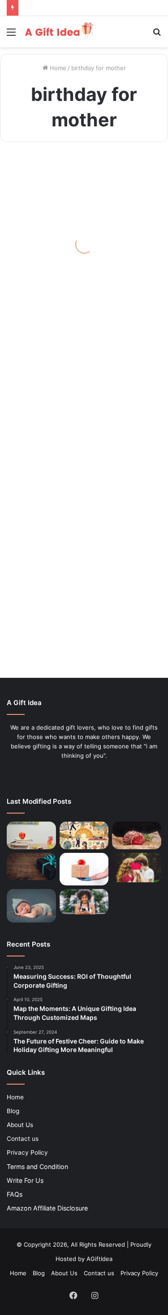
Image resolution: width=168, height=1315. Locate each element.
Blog (13, 1111)
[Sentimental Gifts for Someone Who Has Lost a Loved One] (31, 866)
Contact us (23, 1138)
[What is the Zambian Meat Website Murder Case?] (136, 835)
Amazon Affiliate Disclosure (47, 1208)
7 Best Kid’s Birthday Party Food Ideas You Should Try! (72, 474)
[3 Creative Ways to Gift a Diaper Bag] (31, 906)
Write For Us (25, 1180)
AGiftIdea (99, 1258)
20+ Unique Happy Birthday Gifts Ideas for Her (77, 622)
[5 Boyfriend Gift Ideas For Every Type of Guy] (136, 867)
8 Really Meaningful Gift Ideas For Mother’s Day (79, 267)
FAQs (14, 1194)
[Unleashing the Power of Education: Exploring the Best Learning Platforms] (31, 835)
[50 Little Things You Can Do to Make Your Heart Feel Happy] (84, 835)
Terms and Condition (37, 1166)
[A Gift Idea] (58, 31)
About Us (20, 1124)
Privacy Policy (27, 1152)
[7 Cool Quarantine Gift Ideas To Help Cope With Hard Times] (84, 869)
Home (57, 67)
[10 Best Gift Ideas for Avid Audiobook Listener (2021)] (84, 901)
